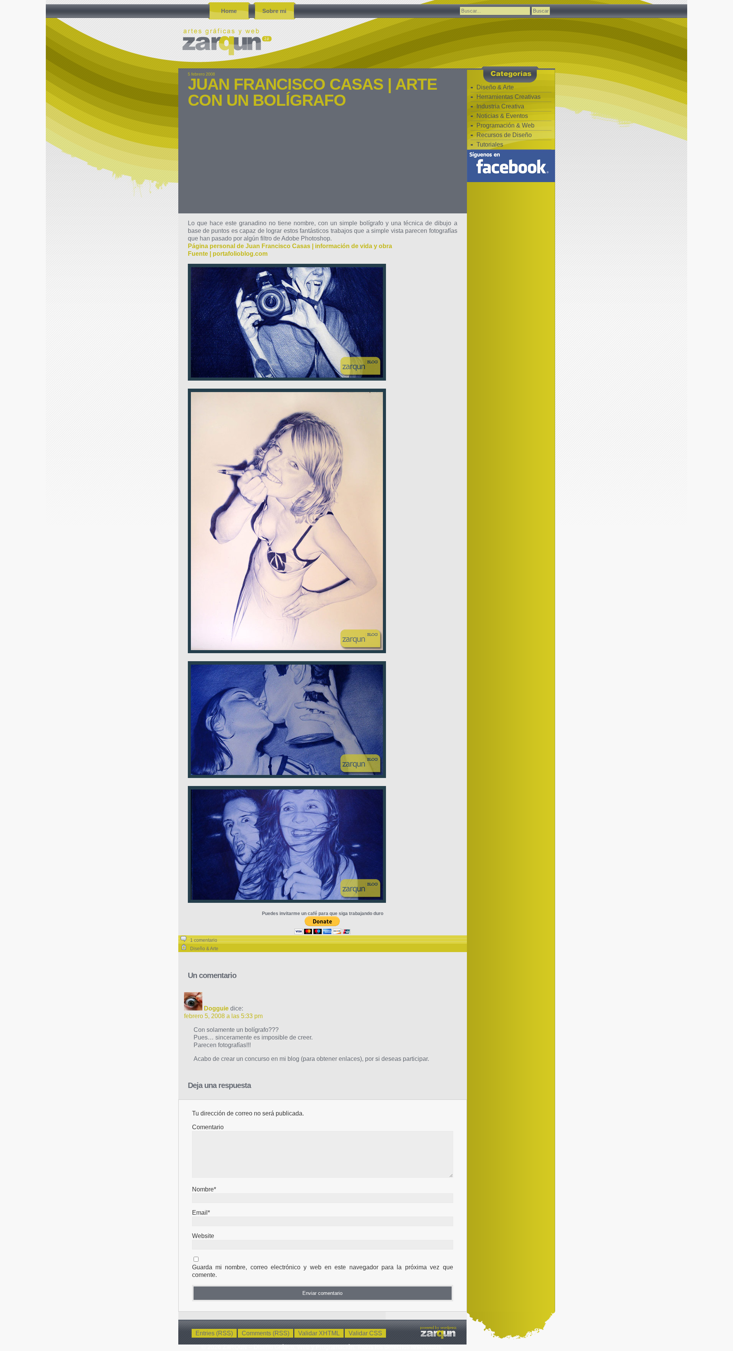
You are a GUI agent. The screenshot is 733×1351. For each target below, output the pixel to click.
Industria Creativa (500, 106)
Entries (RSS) (214, 1333)
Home (229, 11)
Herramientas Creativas (508, 97)
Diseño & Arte (204, 948)
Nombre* (204, 1189)
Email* (201, 1212)
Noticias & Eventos (502, 116)
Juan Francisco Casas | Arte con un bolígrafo (312, 92)
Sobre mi (274, 11)
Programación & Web (505, 125)
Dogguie (216, 1008)
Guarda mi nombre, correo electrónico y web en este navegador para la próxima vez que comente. (322, 1271)
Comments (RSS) (265, 1333)
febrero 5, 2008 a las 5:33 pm (223, 1016)
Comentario (208, 1127)
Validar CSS (365, 1333)
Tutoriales (489, 144)
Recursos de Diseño (504, 135)
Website (203, 1236)
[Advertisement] (322, 165)
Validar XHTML (319, 1333)
